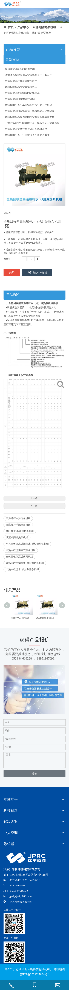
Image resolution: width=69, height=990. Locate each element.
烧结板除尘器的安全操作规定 (21, 87)
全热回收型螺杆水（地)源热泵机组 (25, 563)
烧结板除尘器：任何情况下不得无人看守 (27, 135)
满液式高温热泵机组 (17, 537)
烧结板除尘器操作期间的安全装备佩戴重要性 (29, 117)
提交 (34, 773)
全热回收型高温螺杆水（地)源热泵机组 (27, 544)
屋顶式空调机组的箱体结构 (20, 69)
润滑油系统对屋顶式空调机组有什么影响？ (28, 75)
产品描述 (12, 294)
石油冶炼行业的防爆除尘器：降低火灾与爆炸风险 (32, 123)
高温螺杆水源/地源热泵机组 (47, 618)
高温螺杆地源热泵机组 (18, 524)
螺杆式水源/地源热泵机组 (20, 531)
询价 (12, 272)
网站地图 (59, 969)
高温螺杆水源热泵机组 (18, 518)
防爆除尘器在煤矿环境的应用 (21, 81)
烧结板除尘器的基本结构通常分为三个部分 (28, 105)
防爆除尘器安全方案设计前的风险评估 (26, 129)
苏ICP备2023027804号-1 (34, 974)
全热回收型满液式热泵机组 (21, 550)
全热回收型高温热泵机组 (19, 556)
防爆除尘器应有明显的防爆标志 (22, 93)
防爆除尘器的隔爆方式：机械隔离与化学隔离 (29, 111)
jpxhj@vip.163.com (21, 896)
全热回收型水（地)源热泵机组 (22, 569)
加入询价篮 (40, 272)
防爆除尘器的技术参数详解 (20, 99)
